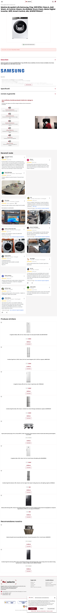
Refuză (41, 608)
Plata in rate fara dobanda (36, 587)
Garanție (32, 585)
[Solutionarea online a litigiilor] (23, 603)
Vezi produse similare (16, 49)
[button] (54, 597)
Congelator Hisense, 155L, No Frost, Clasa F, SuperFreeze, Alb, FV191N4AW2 (28, 384)
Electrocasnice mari (11, 4)
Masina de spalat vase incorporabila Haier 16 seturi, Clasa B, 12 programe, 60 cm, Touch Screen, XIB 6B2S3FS (29, 537)
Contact (32, 583)
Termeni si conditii (49, 611)
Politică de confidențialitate (41, 611)
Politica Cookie (33, 611)
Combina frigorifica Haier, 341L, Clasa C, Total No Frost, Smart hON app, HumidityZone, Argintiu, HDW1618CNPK (28, 408)
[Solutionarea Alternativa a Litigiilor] (10, 603)
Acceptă (32, 608)
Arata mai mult (28, 84)
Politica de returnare (49, 585)
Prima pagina (3, 4)
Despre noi (33, 582)
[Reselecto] (28, 2)
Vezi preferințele (51, 608)
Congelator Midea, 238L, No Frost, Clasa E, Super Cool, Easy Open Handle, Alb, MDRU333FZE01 (28, 334)
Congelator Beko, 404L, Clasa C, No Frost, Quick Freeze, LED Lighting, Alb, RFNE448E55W (28, 458)
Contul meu (33, 584)
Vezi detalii (28, 344)
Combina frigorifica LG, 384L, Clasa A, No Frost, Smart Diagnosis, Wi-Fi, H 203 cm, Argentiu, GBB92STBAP (28, 359)
